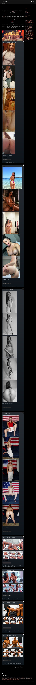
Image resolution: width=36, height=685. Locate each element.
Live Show (20, 663)
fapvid (15, 678)
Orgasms (26, 34)
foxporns (19, 677)
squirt (31, 36)
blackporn (18, 679)
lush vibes (5, 566)
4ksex (31, 678)
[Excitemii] (5, 2)
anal (26, 23)
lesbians (31, 31)
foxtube (8, 679)
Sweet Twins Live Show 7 (9, 570)
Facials (26, 30)
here (3, 16)
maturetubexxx (15, 679)
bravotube (16, 677)
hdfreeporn (3, 678)
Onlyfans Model (29, 33)
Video (5, 565)
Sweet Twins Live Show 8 (9, 537)
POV (30, 34)
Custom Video (13, 565)
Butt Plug (13, 598)
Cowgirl (28, 26)
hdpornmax (31, 677)
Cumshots (26, 27)
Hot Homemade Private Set (9, 42)
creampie (30, 26)
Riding (26, 36)
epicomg (12, 679)
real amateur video (8, 566)
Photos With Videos (28, 15)
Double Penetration (30, 29)
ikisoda (12, 677)
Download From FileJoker (6, 159)
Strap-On (7, 631)
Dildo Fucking (31, 28)
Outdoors (29, 34)
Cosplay (26, 26)
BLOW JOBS (26, 25)
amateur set (10, 162)
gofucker (26, 677)
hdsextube (3, 679)
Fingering (31, 30)
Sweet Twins (12, 566)
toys (31, 37)
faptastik (10, 677)
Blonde (29, 24)
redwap (24, 678)
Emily (4, 166)
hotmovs (17, 678)
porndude (11, 678)
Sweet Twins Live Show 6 (9, 603)
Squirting (33, 36)
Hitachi (33, 30)
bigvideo (20, 678)
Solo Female (28, 36)
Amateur (31, 20)
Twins (14, 566)
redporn (22, 678)
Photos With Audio (27, 12)
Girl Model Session (8, 290)
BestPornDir (23, 677)
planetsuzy (5, 679)
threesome (28, 37)
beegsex (21, 677)
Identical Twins (19, 565)
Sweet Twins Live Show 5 (9, 635)
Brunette (30, 25)
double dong (16, 565)
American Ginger (7, 414)
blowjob (31, 24)
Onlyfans (32, 32)
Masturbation (27, 32)
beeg (25, 678)
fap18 (14, 677)
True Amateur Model (14, 162)
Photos (6, 162)
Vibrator (28, 40)
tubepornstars (6, 678)
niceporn (9, 678)
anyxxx (28, 677)
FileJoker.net (14, 11)
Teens (26, 37)
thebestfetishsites (28, 678)
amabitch (13, 678)
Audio (26, 8)
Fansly (28, 30)
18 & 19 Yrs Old (27, 20)
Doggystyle (26, 29)
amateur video (10, 565)
